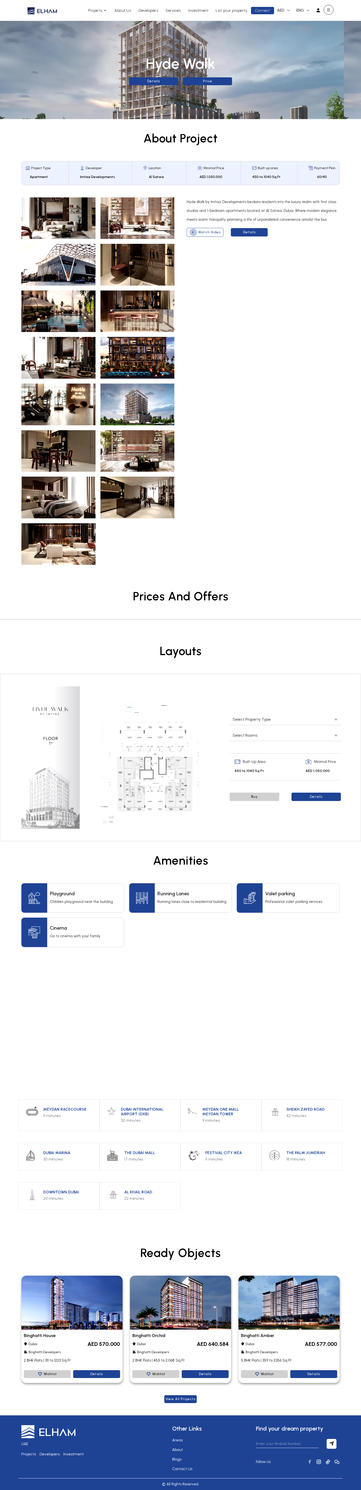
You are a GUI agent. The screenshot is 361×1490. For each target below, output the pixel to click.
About (177, 1449)
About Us (122, 10)
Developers (148, 10)
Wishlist (50, 1374)
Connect (262, 10)
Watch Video (209, 232)
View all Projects (180, 1399)
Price (207, 81)
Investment (198, 10)
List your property (231, 10)
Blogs (176, 1459)
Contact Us (182, 1468)
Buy (254, 797)
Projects (95, 10)
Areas (177, 1440)
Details (153, 81)
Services (173, 10)
